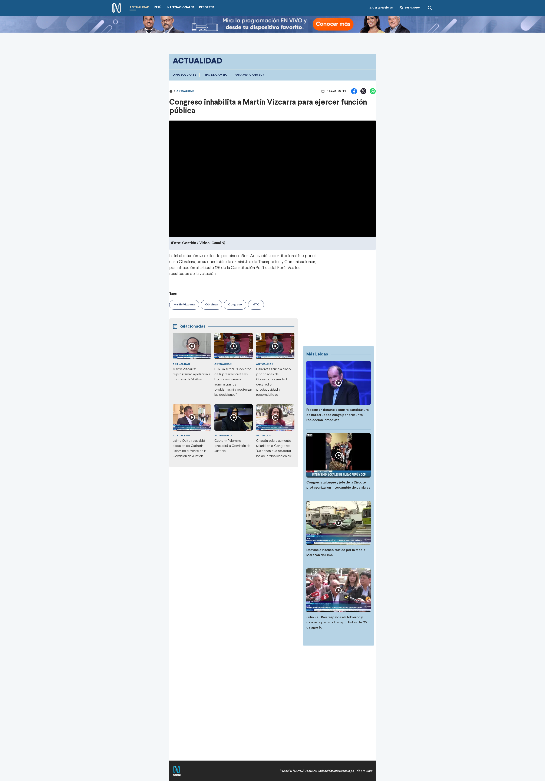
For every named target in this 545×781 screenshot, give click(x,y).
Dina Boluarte (184, 74)
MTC (256, 304)
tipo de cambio (215, 74)
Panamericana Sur (249, 74)
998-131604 (412, 7)
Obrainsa (211, 304)
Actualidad (185, 91)
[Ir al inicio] (116, 8)
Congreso (235, 304)
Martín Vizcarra (184, 304)
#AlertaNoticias (381, 7)
